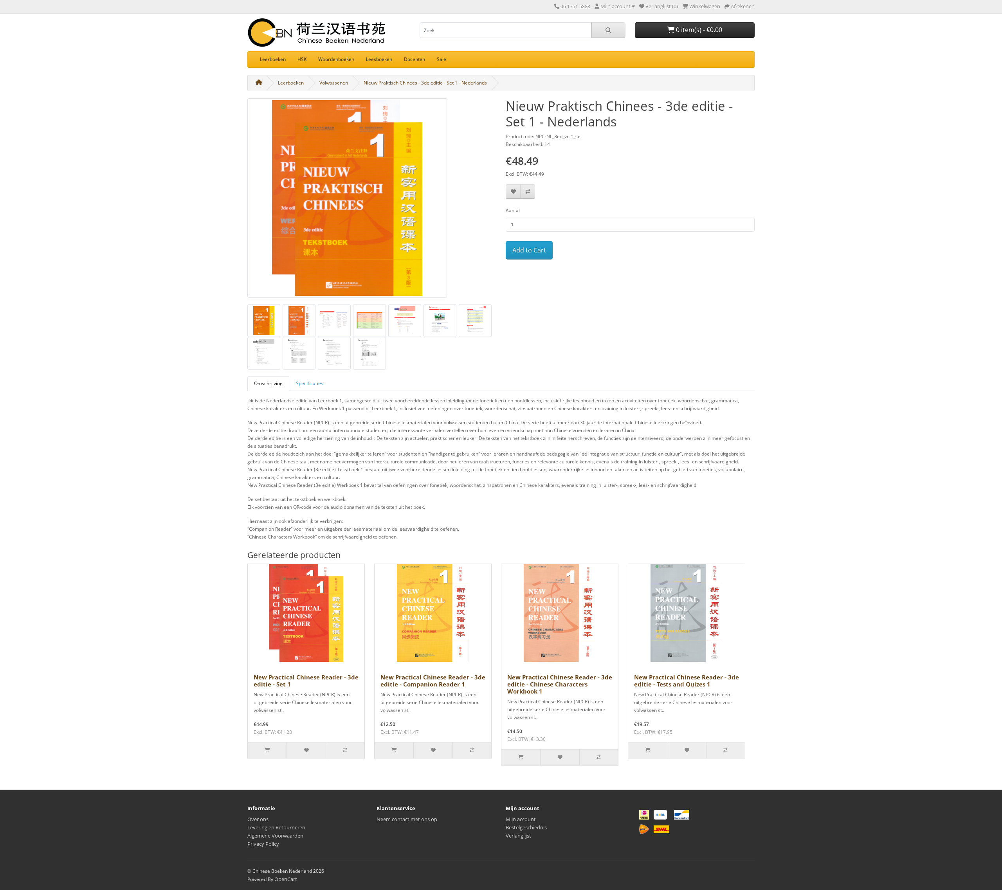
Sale (441, 59)
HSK (301, 59)
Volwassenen (333, 82)
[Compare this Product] (528, 191)
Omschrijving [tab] (268, 383)
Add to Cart (529, 250)
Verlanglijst (518, 835)
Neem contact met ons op (407, 819)
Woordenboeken (336, 59)
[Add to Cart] (267, 750)
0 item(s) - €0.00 (698, 29)
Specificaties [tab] (309, 383)
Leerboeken (273, 59)
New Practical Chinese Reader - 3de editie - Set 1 (306, 680)
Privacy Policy (263, 843)
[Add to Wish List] (513, 191)
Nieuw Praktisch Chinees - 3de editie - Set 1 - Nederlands (425, 82)
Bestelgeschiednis (526, 827)
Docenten (414, 59)
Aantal (513, 210)
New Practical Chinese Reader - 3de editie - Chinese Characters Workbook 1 (559, 684)
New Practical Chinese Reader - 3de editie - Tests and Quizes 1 (686, 680)
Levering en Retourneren (276, 827)
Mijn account (521, 819)
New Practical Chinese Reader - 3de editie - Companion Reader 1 (432, 680)
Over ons (258, 819)
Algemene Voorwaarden (275, 835)
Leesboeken (379, 59)
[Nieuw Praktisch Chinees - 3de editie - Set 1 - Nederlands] (347, 201)
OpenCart (285, 879)
